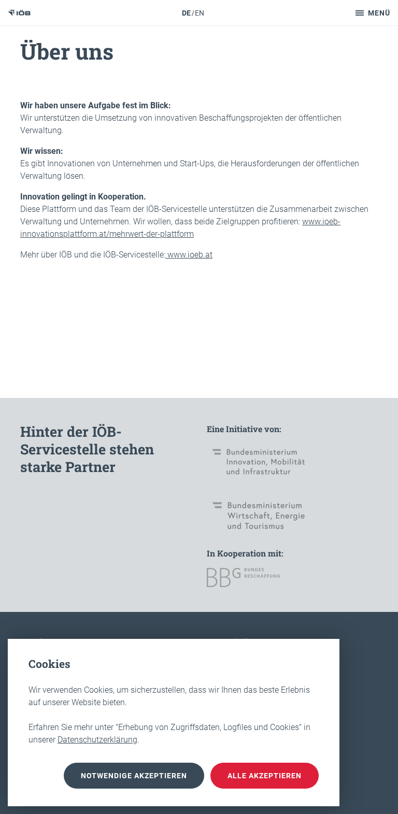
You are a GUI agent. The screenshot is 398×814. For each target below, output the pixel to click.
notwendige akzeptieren (134, 776)
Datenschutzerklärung (97, 740)
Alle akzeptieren (265, 776)
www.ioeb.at (188, 255)
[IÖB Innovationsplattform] (19, 13)
